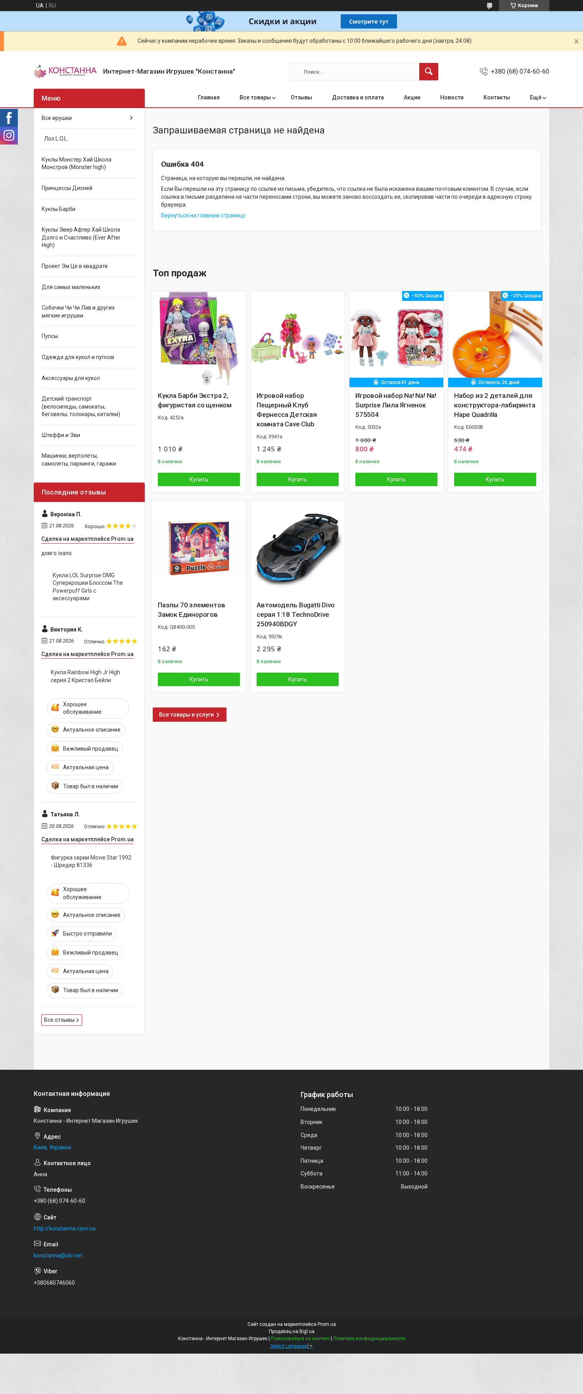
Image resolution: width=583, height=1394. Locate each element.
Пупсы (50, 336)
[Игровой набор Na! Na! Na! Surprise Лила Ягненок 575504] (396, 338)
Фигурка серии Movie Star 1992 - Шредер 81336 (91, 861)
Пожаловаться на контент (300, 1338)
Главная (209, 97)
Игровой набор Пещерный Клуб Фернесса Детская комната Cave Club (287, 410)
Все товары (255, 97)
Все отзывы (59, 1020)
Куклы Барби (58, 209)
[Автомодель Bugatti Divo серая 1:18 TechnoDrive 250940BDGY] (298, 548)
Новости (452, 97)
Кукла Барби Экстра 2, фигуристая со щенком (195, 400)
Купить (199, 479)
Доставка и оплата (358, 97)
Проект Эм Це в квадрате (75, 266)
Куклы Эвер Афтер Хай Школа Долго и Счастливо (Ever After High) (81, 237)
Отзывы (301, 97)
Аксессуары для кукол (71, 378)
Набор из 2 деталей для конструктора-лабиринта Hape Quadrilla (494, 405)
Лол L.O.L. (55, 138)
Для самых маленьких (71, 287)
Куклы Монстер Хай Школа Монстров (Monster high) (76, 163)
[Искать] (428, 71)
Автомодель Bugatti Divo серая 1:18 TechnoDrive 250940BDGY (295, 614)
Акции (412, 97)
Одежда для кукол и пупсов (78, 357)
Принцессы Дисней (67, 188)
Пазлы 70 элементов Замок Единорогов (191, 609)
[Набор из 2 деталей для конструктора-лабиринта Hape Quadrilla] (495, 338)
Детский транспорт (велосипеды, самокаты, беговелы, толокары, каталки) (81, 406)
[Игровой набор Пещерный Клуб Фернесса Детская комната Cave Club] (298, 338)
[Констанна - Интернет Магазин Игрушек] (65, 71)
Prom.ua (327, 1324)
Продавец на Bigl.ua (292, 1331)
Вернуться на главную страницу (203, 215)
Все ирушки (57, 118)
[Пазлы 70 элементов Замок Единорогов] (199, 548)
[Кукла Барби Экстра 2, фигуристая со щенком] (199, 338)
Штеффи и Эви (61, 435)
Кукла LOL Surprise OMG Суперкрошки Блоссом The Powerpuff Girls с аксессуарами (88, 587)
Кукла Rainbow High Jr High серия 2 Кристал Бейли (85, 676)
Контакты (496, 97)
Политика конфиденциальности (369, 1338)
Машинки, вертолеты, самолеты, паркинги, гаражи (79, 460)
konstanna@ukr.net (58, 1255)
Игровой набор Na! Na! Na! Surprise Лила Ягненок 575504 (395, 405)
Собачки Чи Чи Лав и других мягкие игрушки (78, 311)
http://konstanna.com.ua (65, 1228)
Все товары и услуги (186, 714)
